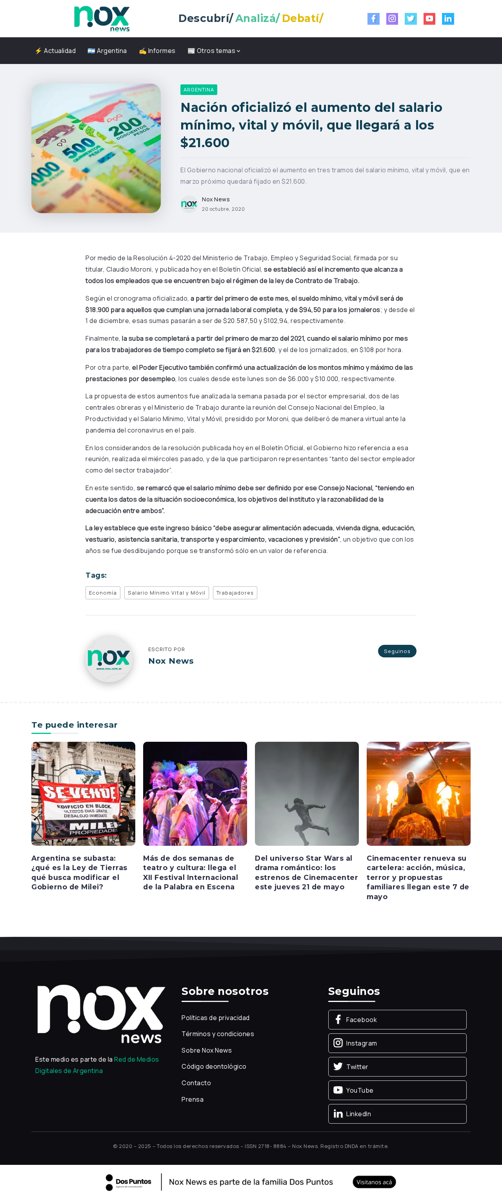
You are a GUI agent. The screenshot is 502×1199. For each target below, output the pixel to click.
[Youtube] (429, 19)
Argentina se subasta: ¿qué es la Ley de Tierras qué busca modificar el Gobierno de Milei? (79, 872)
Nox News (216, 199)
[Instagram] (392, 19)
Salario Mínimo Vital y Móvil (167, 592)
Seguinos (397, 651)
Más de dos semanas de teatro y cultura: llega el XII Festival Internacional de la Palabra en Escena (190, 872)
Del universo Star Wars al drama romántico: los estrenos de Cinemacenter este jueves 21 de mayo (306, 872)
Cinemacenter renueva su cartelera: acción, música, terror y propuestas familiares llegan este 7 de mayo (418, 877)
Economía (103, 592)
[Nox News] (102, 18)
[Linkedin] (448, 19)
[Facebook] (373, 19)
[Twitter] (410, 19)
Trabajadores (235, 592)
